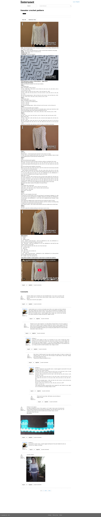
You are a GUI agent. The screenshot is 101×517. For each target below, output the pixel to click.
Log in (23, 285)
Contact (50, 515)
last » (50, 490)
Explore (29, 5)
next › (46, 490)
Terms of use (55, 515)
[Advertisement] (40, 503)
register (30, 285)
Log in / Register (76, 1)
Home (60, 515)
